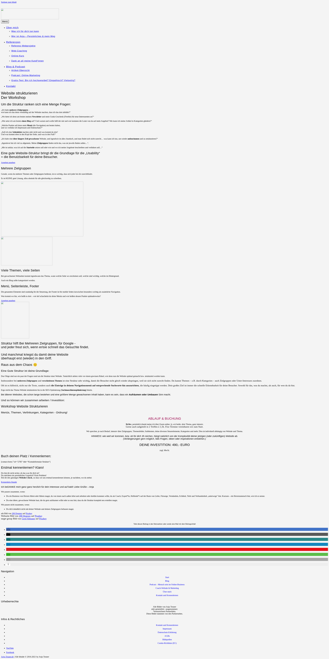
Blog (167, 581)
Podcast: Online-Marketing (25, 75)
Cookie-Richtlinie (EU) (167, 643)
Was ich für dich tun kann (25, 31)
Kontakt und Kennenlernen (167, 595)
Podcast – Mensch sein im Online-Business (167, 584)
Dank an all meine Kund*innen (27, 61)
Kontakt (11, 86)
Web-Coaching (19, 51)
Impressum (167, 629)
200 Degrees (17, 513)
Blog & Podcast (15, 66)
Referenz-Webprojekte (23, 46)
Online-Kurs (17, 56)
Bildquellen (167, 639)
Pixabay (29, 513)
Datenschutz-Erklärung (167, 632)
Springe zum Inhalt (8, 2)
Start (167, 577)
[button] (8, 530)
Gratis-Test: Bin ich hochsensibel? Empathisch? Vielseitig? (43, 80)
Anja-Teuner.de (7, 657)
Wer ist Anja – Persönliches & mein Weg (33, 36)
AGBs (167, 636)
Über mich (12, 27)
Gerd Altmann (28, 518)
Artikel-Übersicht (20, 70)
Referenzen (13, 42)
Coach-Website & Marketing (167, 588)
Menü (5, 21)
